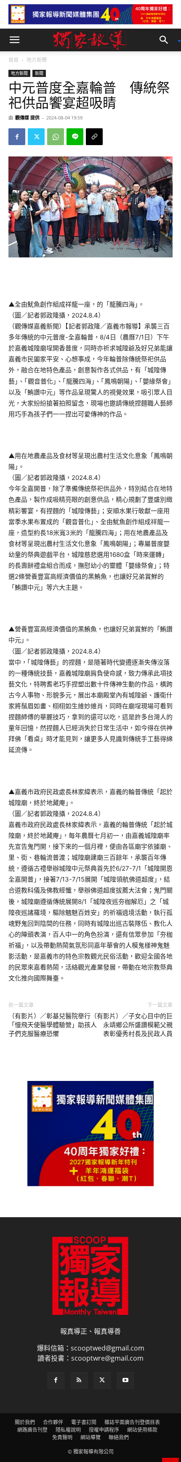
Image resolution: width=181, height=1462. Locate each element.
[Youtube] (125, 1380)
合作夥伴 (53, 1422)
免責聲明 (62, 1437)
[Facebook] (16, 136)
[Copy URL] (94, 136)
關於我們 (25, 1422)
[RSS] (79, 1380)
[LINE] (75, 136)
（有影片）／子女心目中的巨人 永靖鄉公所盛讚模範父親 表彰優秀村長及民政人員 (131, 1025)
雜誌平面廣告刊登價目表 (132, 1422)
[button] (14, 40)
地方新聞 (37, 60)
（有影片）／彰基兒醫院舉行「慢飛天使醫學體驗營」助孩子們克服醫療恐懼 (49, 1025)
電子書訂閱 (83, 1422)
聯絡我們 (119, 1437)
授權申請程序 (104, 1429)
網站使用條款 (142, 1429)
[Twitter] (36, 136)
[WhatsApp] (55, 136)
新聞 (39, 73)
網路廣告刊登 (32, 1429)
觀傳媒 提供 (27, 117)
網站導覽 (90, 1437)
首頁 (13, 60)
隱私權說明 (68, 1429)
